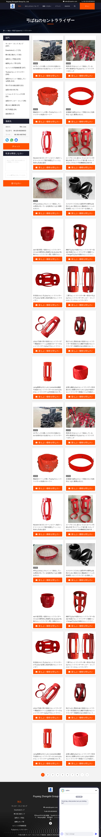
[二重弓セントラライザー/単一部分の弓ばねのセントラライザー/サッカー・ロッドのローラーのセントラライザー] (80, 280)
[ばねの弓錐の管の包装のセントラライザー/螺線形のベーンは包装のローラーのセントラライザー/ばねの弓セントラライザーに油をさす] (47, 325)
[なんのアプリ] (12, 140)
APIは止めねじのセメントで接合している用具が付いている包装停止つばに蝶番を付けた (47, 206)
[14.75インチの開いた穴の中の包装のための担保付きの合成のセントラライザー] (47, 50)
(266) (15, 73)
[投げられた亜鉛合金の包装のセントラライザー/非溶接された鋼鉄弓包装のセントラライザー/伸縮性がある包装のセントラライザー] (80, 325)
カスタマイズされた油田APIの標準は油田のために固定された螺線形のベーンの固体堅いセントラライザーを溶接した (80, 206)
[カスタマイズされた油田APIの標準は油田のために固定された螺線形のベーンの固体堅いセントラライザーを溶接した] (80, 188)
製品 (19, 6)
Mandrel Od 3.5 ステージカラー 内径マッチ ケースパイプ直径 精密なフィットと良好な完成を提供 (47, 160)
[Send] (96, 834)
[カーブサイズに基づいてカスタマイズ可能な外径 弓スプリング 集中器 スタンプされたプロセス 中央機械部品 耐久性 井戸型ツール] (80, 142)
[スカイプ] (7, 140)
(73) (13, 50)
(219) (13, 59)
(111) (14, 85)
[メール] (16, 140)
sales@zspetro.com (71, 1)
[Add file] (62, 834)
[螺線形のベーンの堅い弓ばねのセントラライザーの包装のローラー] (47, 96)
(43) (13, 105)
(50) (15, 95)
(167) (15, 68)
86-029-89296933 (89, 1)
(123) (13, 63)
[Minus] (96, 790)
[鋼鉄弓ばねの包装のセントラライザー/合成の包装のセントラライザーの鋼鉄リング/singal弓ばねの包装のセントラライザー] (80, 234)
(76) (12, 90)
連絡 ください (47, 6)
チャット (87, 7)
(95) (16, 101)
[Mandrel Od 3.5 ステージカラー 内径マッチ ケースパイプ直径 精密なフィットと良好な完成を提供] (47, 142)
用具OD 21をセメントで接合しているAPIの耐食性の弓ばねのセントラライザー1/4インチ (80, 68)
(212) (16, 80)
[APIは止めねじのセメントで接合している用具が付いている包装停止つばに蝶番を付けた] (47, 188)
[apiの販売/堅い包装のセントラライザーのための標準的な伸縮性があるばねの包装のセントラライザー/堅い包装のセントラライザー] (47, 234)
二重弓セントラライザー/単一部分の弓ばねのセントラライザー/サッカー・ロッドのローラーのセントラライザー (80, 298)
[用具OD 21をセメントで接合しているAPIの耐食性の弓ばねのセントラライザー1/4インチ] (80, 50)
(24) (11, 109)
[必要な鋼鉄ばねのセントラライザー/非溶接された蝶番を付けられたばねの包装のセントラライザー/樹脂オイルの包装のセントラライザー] (80, 371)
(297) (14, 45)
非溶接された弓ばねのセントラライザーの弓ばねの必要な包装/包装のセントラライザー (47, 298)
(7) (10, 114)
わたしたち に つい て (32, 6)
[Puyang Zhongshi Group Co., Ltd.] (50, 789)
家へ (13, 6)
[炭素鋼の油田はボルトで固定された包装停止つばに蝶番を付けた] (80, 96)
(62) (13, 55)
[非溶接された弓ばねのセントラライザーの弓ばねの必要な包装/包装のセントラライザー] (47, 280)
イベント (58, 6)
